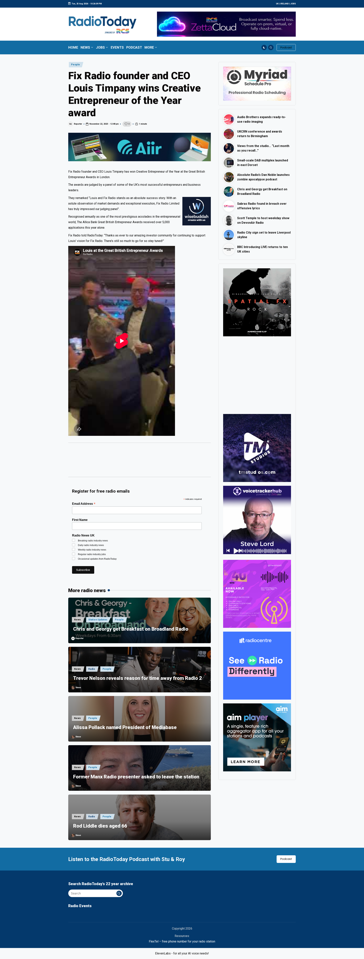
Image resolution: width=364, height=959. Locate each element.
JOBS (293, 3)
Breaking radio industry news (93, 540)
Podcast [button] (286, 859)
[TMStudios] (257, 448)
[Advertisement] (140, 461)
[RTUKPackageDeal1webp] (139, 147)
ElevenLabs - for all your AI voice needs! (182, 953)
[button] (286, 47)
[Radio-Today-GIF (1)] (257, 665)
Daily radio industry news (91, 545)
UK (277, 3)
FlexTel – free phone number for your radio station (182, 941)
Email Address (83, 504)
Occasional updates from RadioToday (97, 559)
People (75, 64)
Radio (91, 669)
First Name (80, 519)
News (77, 619)
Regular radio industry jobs (92, 554)
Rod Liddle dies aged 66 (100, 826)
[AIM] (257, 737)
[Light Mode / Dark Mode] (264, 47)
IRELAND (284, 3)
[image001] (257, 593)
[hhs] (257, 302)
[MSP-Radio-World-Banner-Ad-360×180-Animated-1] (257, 83)
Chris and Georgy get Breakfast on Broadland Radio (130, 629)
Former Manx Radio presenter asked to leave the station (136, 777)
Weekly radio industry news (92, 549)
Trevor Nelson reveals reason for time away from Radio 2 (137, 678)
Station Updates (97, 619)
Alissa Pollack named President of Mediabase (125, 727)
